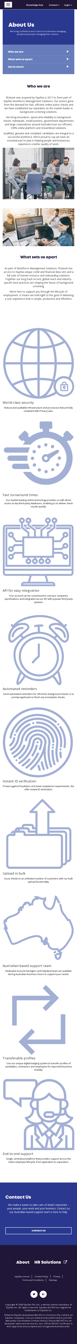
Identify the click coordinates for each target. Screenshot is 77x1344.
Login (67, 5)
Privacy (56, 1276)
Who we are (15, 52)
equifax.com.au (22, 1276)
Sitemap (53, 1280)
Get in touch (16, 67)
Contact (53, 5)
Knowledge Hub (34, 5)
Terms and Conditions (33, 1280)
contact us (38, 1230)
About (22, 1262)
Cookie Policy (41, 1276)
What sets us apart (20, 59)
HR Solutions (47, 1262)
